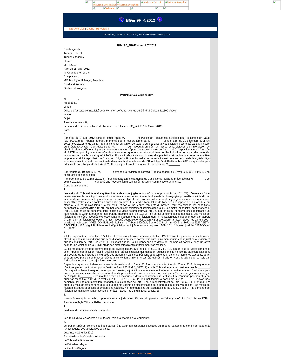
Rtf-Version (102, 28)
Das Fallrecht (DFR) (142, 353)
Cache (90, 28)
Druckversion (77, 28)
